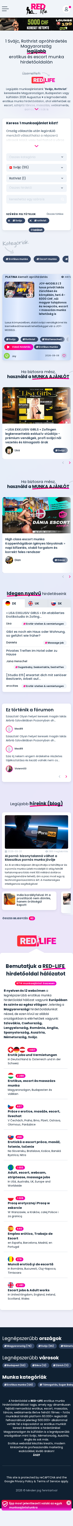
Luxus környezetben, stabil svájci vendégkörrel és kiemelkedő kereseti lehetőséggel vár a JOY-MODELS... (36, 326)
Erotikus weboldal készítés (25, 1443)
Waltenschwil (53, 339)
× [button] (68, 1502)
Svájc (12, 339)
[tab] (13, 603)
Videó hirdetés (21, 347)
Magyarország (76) (19, 1346)
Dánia (61, 560)
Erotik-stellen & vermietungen (45, 623)
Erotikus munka (18, 259)
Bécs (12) (40, 1365)
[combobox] (36, 168)
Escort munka (48, 259)
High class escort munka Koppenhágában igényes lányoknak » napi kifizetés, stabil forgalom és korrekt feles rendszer (35, 545)
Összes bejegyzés (17, 918)
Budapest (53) (16, 1365)
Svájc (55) (47, 1346)
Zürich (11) (62, 1365)
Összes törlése (55, 214)
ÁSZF (36, 1455)
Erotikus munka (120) (20, 1384)
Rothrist (30, 339)
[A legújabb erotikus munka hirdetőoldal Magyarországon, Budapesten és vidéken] (36, 7)
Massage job (56, 642)
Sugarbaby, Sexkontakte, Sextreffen (41, 667)
